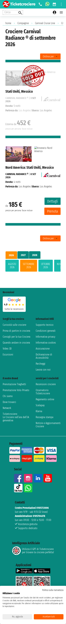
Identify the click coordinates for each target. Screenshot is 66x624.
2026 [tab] (11, 255)
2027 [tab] (23, 255)
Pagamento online (45, 399)
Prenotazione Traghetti (14, 384)
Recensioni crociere (46, 384)
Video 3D (7, 348)
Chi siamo (8, 396)
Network (7, 408)
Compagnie (23, 23)
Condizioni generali (46, 330)
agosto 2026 (12, 265)
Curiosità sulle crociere (14, 324)
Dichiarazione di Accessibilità (44, 356)
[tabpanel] (33, 266)
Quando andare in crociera (16, 342)
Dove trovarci (9, 402)
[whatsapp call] (47, 4)
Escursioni (8, 354)
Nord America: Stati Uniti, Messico (29, 167)
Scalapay (40, 405)
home (8, 23)
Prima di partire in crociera (16, 330)
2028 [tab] (34, 255)
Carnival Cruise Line (45, 23)
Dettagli (52, 201)
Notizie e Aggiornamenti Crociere (48, 424)
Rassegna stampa (44, 417)
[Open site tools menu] (61, 4)
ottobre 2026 (45, 265)
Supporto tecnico (44, 324)
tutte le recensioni (14, 309)
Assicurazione (43, 348)
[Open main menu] (61, 12)
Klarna (39, 411)
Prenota (52, 211)
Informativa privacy (45, 336)
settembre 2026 (28, 265)
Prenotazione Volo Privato (16, 390)
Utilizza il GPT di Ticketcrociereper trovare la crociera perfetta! (38, 550)
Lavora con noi (43, 369)
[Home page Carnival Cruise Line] (52, 174)
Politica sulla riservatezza (52, 590)
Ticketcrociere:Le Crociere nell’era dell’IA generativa (16, 417)
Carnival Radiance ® (16, 174)
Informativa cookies (46, 342)
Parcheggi (40, 363)
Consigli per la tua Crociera (16, 336)
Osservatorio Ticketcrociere (43, 392)
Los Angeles (25, 186)
